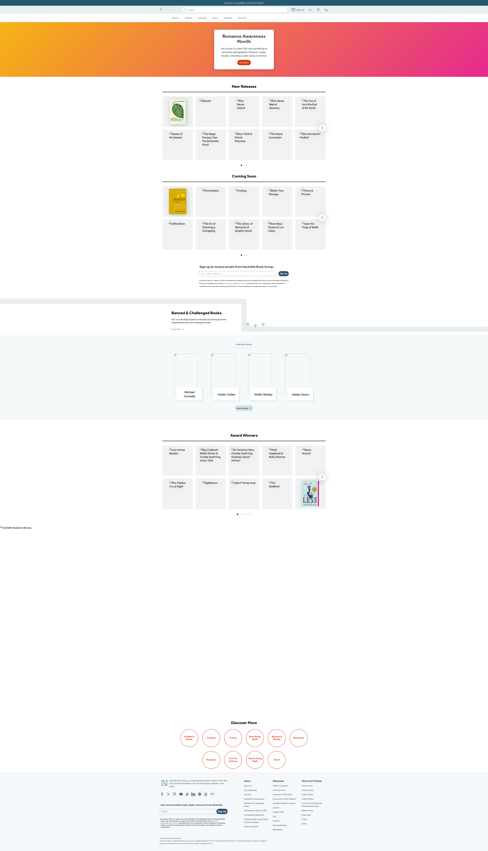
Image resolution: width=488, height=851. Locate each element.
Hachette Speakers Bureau (284, 803)
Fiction (233, 738)
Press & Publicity (251, 826)
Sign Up (283, 273)
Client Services (279, 790)
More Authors (242, 408)
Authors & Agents (280, 785)
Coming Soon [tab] (244, 176)
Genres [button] (175, 18)
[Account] (318, 10)
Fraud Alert (306, 814)
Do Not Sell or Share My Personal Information (312, 804)
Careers (276, 807)
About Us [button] (242, 18)
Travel (277, 759)
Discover (202, 18)
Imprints (228, 18)
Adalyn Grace (300, 394)
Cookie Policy (307, 794)
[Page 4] (245, 514)
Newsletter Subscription (254, 798)
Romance (211, 759)
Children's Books (189, 738)
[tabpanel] (244, 131)
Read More (244, 62)
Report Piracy (307, 810)
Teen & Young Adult (255, 759)
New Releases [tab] (244, 86)
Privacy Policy (307, 790)
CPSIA (304, 819)
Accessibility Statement (254, 814)
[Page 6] (250, 514)
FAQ (274, 816)
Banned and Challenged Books (254, 804)
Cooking (211, 738)
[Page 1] (241, 165)
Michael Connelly (189, 394)
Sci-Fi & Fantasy (233, 759)
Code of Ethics (308, 798)
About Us (248, 785)
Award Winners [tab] (244, 435)
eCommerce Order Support (284, 798)
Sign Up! (300, 9)
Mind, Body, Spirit (255, 738)
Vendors (276, 820)
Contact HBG (278, 812)
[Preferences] (310, 10)
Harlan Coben (226, 394)
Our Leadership (250, 790)
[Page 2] (244, 165)
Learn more (176, 329)
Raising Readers (280, 825)
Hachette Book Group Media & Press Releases (256, 820)
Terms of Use (307, 785)
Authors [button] (188, 18)
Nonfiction (298, 738)
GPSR (304, 823)
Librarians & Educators (282, 794)
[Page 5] (248, 514)
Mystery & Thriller (277, 738)
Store (215, 18)
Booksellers (278, 829)
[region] (244, 128)
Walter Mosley (263, 394)
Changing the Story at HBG (255, 810)
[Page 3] (246, 165)
